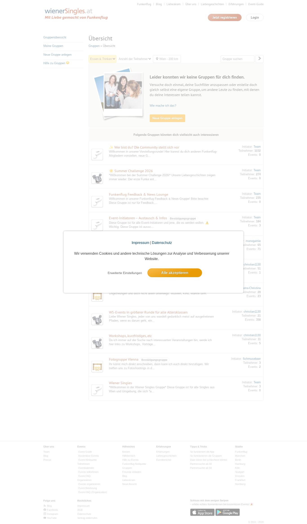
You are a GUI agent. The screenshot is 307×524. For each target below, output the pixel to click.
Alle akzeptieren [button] (174, 273)
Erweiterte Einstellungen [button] (125, 273)
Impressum (140, 243)
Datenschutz (162, 243)
